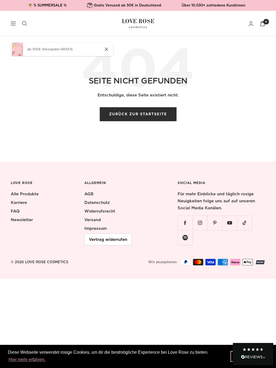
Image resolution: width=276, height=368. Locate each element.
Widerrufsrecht (99, 211)
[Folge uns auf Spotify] (185, 237)
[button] (253, 354)
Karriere (19, 202)
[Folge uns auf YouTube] (229, 223)
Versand (92, 219)
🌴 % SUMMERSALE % (47, 5)
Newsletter (22, 219)
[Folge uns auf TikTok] (244, 223)
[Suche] (24, 23)
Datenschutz (97, 202)
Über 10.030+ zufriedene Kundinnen (213, 5)
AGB (89, 194)
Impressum (95, 228)
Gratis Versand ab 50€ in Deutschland (127, 5)
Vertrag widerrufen (108, 239)
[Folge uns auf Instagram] (199, 223)
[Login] (251, 23)
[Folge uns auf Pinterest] (214, 223)
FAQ (15, 211)
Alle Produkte (25, 194)
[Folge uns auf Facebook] (185, 223)
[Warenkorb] (262, 23)
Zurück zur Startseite (138, 114)
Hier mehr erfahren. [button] (27, 359)
